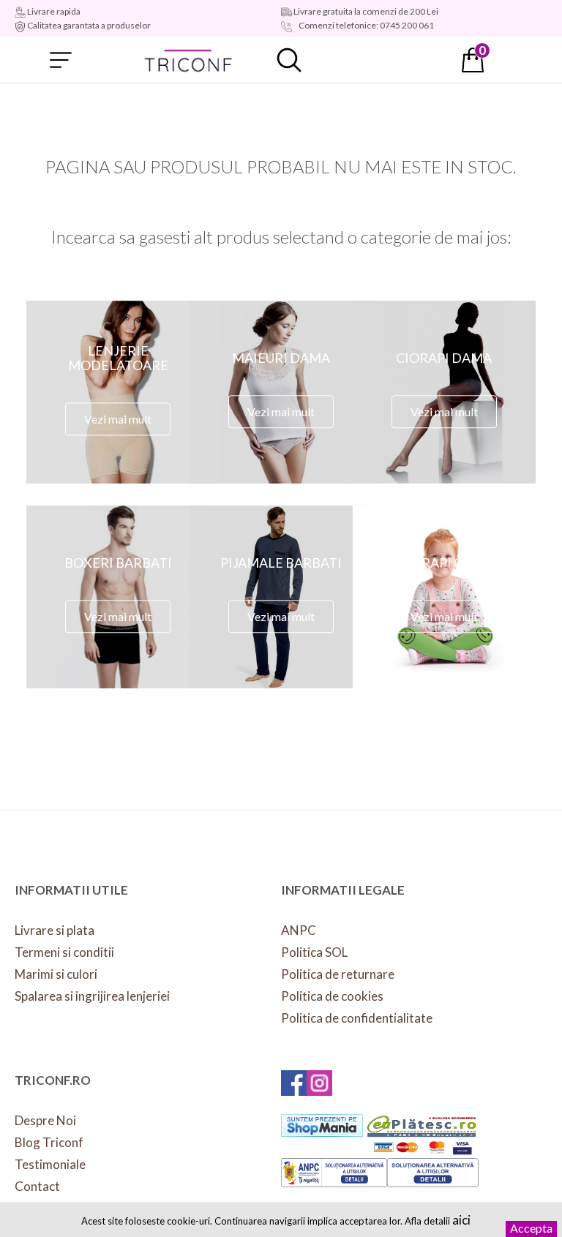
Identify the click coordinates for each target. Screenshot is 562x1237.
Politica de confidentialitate (356, 1018)
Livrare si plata (54, 930)
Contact (37, 1186)
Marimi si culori (56, 974)
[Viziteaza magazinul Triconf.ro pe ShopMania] (322, 1125)
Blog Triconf (49, 1142)
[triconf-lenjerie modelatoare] (188, 60)
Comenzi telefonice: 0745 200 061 (365, 25)
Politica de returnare (337, 974)
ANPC (298, 930)
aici (461, 1219)
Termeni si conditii (64, 952)
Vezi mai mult (117, 419)
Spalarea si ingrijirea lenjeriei (92, 996)
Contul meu (381, 60)
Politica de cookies (332, 996)
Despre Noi (45, 1120)
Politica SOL (314, 952)
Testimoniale (50, 1164)
